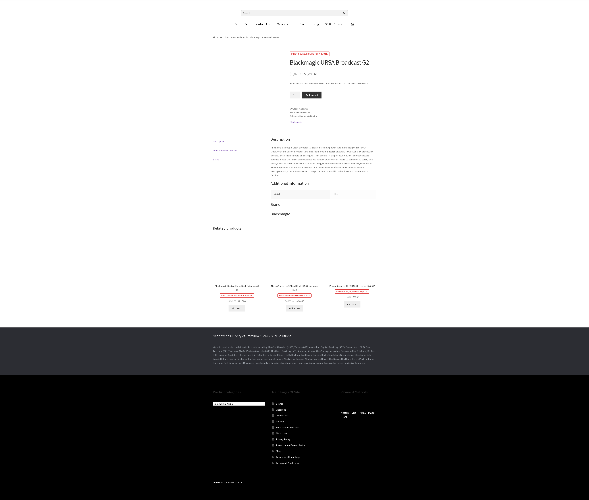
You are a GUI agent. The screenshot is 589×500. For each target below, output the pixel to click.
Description (219, 141)
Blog (316, 24)
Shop (238, 24)
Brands (279, 403)
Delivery (280, 421)
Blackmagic (296, 121)
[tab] (237, 141)
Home (219, 37)
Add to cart (312, 94)
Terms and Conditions (287, 463)
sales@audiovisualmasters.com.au (40, 2)
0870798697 (11, 2)
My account (285, 24)
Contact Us (262, 24)
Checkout (281, 409)
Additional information (225, 150)
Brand (216, 159)
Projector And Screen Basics (290, 445)
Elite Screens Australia (288, 427)
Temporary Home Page (288, 457)
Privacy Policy (283, 439)
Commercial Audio (239, 37)
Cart (303, 24)
